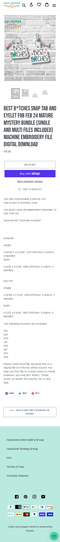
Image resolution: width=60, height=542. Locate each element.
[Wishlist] (39, 5)
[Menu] (54, 5)
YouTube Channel (17, 476)
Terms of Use (15, 467)
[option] (15, 94)
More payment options (30, 181)
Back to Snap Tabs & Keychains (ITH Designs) (33, 412)
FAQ (9, 458)
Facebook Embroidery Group (25, 440)
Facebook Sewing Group (22, 449)
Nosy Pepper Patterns (27, 527)
